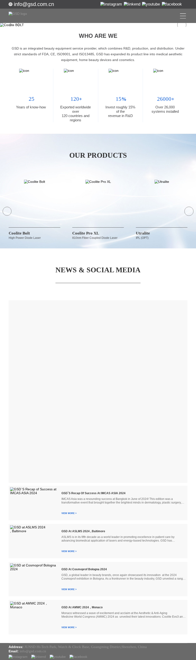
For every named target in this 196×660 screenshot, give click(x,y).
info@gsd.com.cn (34, 4)
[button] (14, 24)
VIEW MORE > (68, 513)
